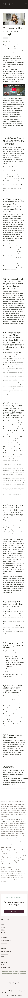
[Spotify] (2, 992)
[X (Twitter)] (4, 991)
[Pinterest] (11, 991)
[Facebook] (1, 991)
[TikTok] (21, 991)
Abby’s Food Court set (11, 660)
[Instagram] (6, 991)
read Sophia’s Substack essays (17, 842)
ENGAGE (3, 927)
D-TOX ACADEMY (4, 953)
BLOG (2, 924)
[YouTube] (9, 991)
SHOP (2, 964)
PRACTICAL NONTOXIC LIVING (7, 935)
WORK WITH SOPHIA (5, 967)
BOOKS (2, 922)
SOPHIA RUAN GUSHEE (6, 940)
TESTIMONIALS (4, 943)
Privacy (7, 995)
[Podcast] (5, 992)
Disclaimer (20, 995)
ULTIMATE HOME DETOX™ (6, 951)
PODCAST (3, 932)
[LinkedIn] (16, 991)
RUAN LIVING (4, 937)
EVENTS (2, 929)
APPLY (2, 956)
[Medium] (24, 991)
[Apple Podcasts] (14, 991)
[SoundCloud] (19, 991)
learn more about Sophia (7, 844)
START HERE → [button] (14, 911)
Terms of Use (13, 995)
